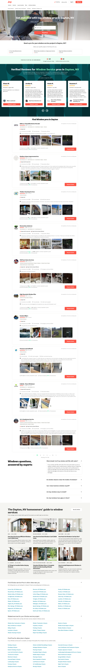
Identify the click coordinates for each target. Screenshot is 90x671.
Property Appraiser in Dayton (65, 649)
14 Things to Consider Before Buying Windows (18, 566)
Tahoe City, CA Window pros (64, 596)
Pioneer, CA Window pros (64, 608)
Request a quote (12, 104)
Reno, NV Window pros (13, 599)
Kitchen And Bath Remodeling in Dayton (42, 645)
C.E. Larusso (11, 562)
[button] (25, 140)
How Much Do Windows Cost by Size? (69, 536)
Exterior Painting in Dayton (14, 649)
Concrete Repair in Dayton (14, 659)
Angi (9, 534)
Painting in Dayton (37, 628)
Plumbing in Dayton (12, 647)
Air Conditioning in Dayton (39, 664)
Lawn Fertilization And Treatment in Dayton (68, 647)
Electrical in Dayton (12, 657)
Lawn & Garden (20, 5)
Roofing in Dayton (12, 645)
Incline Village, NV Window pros (40, 594)
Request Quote (70, 149)
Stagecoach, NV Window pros (15, 608)
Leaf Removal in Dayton (38, 661)
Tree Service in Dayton (13, 654)
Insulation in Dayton (13, 630)
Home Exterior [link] (11, 8)
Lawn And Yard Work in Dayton (15, 652)
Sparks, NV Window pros (14, 611)
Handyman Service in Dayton (15, 666)
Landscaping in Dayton (13, 661)
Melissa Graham (37, 534)
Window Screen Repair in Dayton (66, 625)
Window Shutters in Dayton (64, 628)
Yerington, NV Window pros (39, 599)
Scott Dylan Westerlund (39, 562)
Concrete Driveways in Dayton (65, 645)
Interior (9, 5)
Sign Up (79, 2)
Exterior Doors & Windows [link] (20, 8)
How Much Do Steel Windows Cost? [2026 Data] (45, 537)
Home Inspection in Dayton (39, 659)
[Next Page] (56, 455)
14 (52, 455)
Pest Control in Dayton (63, 659)
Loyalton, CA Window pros (64, 599)
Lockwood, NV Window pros (39, 591)
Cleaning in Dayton (37, 657)
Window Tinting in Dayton (39, 630)
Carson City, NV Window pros (15, 589)
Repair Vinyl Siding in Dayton (40, 632)
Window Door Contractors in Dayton (16, 623)
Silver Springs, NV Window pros (15, 606)
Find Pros (45, 33)
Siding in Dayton (12, 628)
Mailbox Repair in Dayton (39, 654)
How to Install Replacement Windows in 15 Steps (69, 566)
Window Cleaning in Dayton (14, 632)
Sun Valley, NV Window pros (39, 608)
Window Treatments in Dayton (40, 623)
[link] (4, 100)
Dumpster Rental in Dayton (64, 661)
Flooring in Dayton (37, 649)
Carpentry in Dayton (38, 625)
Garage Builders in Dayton (64, 657)
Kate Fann (60, 534)
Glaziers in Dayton (62, 623)
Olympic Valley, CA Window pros (66, 594)
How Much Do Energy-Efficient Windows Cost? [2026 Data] (19, 537)
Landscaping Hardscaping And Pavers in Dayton (69, 652)
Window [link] (29, 8)
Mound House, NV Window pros (15, 591)
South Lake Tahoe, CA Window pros (41, 611)
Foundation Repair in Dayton (40, 652)
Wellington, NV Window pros (39, 603)
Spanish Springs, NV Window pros (41, 606)
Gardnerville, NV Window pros (40, 596)
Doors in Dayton (62, 666)
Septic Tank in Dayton (63, 664)
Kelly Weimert (61, 562)
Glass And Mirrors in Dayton (14, 625)
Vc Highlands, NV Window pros (15, 596)
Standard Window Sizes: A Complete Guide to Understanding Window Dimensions (43, 567)
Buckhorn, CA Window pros (64, 606)
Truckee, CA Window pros (64, 591)
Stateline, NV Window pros (39, 601)
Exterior (14, 5)
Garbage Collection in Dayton (40, 647)
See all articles (76, 509)
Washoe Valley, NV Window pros (15, 594)
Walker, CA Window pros (64, 603)
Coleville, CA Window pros (64, 601)
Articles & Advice (32, 5)
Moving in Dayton (37, 666)
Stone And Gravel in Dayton (64, 654)
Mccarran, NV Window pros (39, 589)
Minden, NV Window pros (14, 601)
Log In (71, 2)
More (26, 5)
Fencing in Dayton (12, 664)
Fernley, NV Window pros (64, 589)
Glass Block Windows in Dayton (65, 630)
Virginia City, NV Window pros (15, 603)
